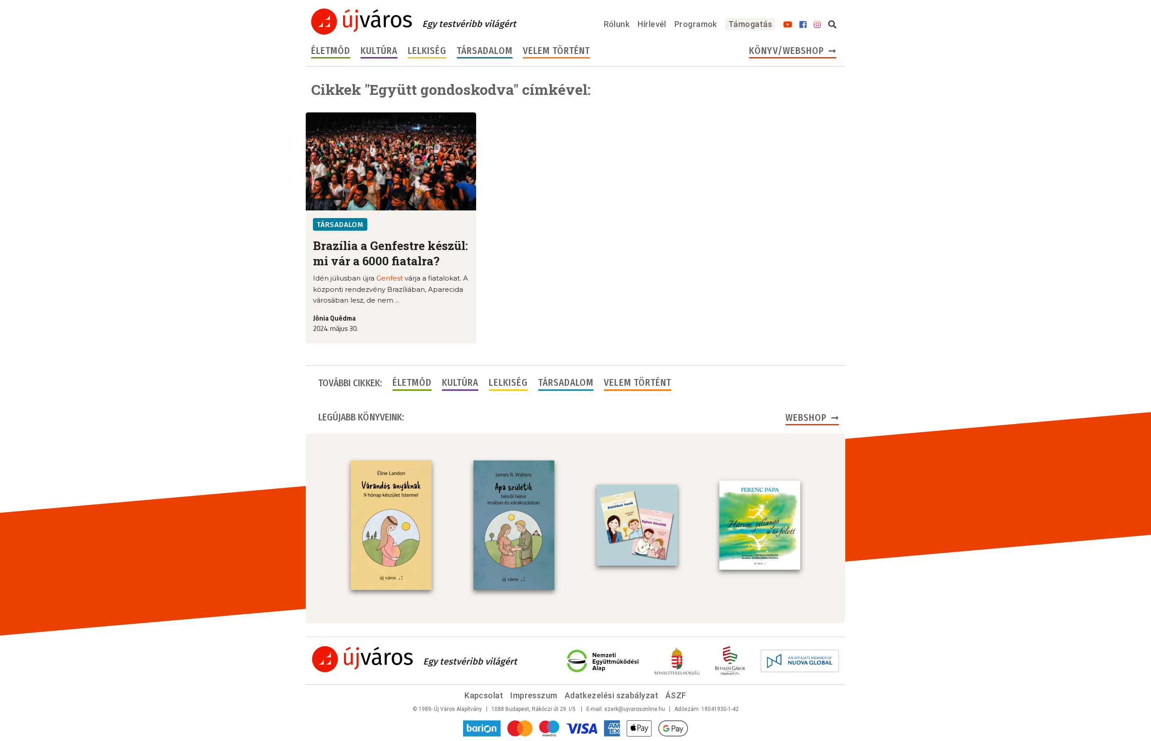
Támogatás (750, 24)
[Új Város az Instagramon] (817, 24)
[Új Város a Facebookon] (803, 24)
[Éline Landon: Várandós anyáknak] (391, 525)
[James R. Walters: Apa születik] (513, 525)
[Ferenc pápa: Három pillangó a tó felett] (759, 525)
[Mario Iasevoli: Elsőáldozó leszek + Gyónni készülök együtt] (637, 525)
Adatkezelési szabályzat (611, 695)
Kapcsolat (483, 695)
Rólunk (617, 24)
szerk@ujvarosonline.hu (634, 709)
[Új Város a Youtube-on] (787, 24)
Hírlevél (652, 24)
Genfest (389, 278)
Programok (695, 24)
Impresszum (534, 695)
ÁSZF (676, 695)
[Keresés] (832, 24)
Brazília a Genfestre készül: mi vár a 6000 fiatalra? (390, 253)
